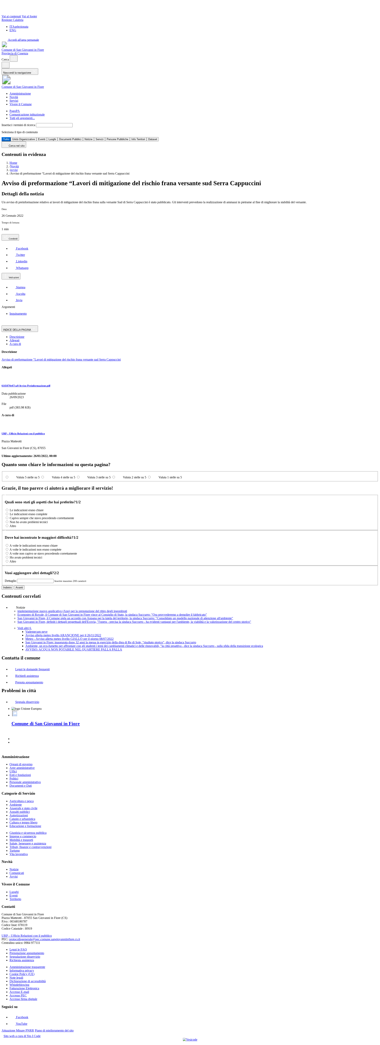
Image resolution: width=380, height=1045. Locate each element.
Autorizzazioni (19, 815)
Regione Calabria (12, 20)
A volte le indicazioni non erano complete (35, 549)
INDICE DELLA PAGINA (17, 329)
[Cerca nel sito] (14, 58)
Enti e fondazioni (20, 775)
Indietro (7, 587)
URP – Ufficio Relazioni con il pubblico (23, 433)
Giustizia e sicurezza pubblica (28, 832)
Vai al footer (29, 16)
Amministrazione (20, 93)
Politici (14, 778)
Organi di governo (21, 764)
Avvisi (14, 876)
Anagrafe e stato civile (23, 808)
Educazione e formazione (25, 826)
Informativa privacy (22, 970)
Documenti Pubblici (70, 139)
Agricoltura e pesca (22, 801)
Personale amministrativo (25, 782)
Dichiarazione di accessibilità (28, 981)
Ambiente (16, 804)
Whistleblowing (19, 984)
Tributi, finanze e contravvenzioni (30, 847)
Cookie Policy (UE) (22, 974)
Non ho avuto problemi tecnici (29, 522)
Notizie (88, 139)
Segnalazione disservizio (25, 956)
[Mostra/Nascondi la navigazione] (6, 65)
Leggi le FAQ (18, 949)
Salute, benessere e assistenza (28, 843)
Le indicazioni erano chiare (27, 510)
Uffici (13, 771)
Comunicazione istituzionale (27, 114)
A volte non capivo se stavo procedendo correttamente (43, 553)
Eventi (41, 139)
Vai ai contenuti (11, 16)
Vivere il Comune (21, 104)
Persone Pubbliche (117, 139)
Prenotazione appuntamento (27, 953)
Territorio (15, 899)
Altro (13, 526)
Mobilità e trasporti (21, 840)
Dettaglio (10, 580)
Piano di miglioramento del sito (54, 1030)
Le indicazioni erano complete (28, 514)
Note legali (16, 977)
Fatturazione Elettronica (24, 988)
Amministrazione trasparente (27, 967)
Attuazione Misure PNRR (18, 1030)
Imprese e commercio (23, 836)
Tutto (6, 139)
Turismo (15, 850)
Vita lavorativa (19, 854)
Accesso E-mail (19, 992)
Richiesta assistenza (22, 960)
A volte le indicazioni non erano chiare (34, 545)
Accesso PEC (18, 995)
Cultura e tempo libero (23, 822)
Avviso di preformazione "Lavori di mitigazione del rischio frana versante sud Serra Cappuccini (61, 359)
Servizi (14, 100)
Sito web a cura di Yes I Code (22, 1036)
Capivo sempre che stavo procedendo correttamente (42, 518)
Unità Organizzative (23, 139)
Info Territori (138, 139)
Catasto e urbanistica (22, 819)
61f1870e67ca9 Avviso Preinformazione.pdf (26, 385)
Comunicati (17, 873)
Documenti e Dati (21, 785)
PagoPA (15, 111)
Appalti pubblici (20, 811)
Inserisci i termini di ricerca (19, 125)
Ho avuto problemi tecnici (26, 557)
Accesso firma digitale (23, 999)
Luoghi (52, 139)
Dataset (152, 139)
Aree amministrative (22, 768)
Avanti (19, 587)
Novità (14, 97)
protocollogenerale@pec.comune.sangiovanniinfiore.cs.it (44, 939)
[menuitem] (19, 248)
